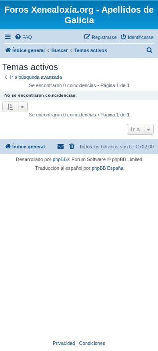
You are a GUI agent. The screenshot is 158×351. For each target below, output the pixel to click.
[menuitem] (23, 37)
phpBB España (107, 168)
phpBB (60, 159)
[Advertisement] (79, 254)
